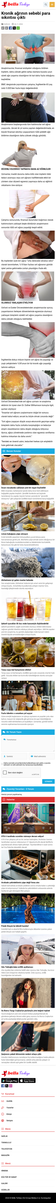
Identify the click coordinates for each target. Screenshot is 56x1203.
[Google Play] (9, 1081)
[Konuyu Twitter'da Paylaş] (14, 28)
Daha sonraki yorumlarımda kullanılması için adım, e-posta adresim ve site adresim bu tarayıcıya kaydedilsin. (27, 764)
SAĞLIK (7, 24)
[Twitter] (6, 1085)
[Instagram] (10, 1085)
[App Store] (27, 1081)
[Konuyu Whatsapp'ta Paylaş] (18, 28)
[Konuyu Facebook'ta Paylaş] (10, 28)
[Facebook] (2, 1085)
